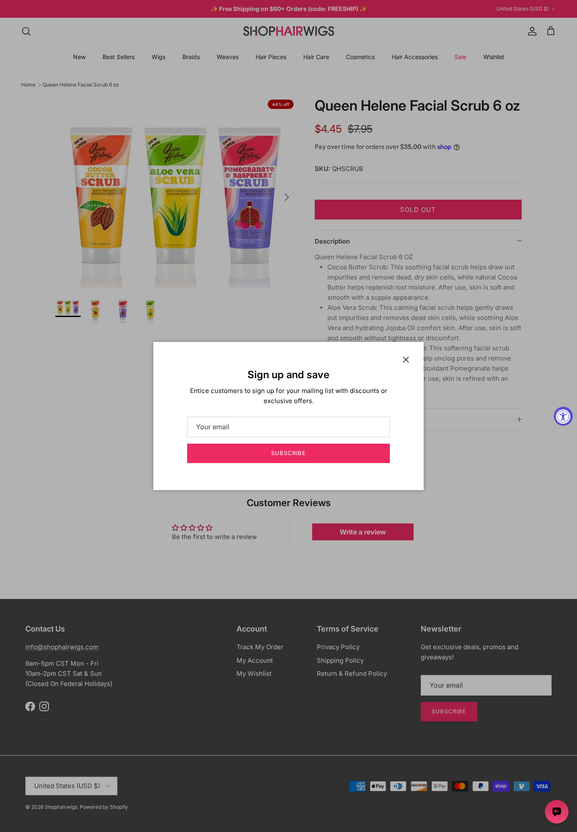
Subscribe (288, 453)
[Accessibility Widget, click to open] (563, 416)
